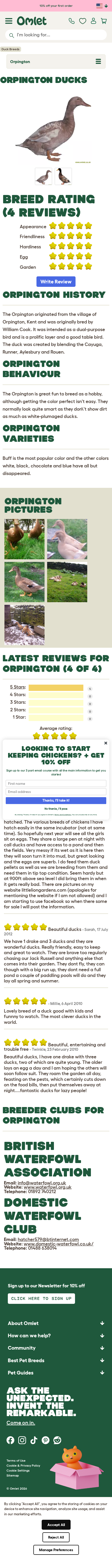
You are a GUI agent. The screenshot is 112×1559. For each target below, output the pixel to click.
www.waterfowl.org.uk (48, 1187)
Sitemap (13, 1475)
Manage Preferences (56, 1550)
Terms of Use (16, 1460)
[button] (56, 1372)
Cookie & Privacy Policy (23, 1465)
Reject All (56, 1537)
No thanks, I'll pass (56, 808)
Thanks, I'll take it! (55, 800)
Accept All (56, 1525)
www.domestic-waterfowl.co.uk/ (59, 1244)
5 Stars (17, 687)
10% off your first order (56, 5)
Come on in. (21, 1423)
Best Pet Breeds (26, 1360)
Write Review (56, 281)
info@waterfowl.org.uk (42, 1183)
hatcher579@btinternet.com (48, 1239)
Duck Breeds (11, 49)
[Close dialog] (105, 743)
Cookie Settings (18, 1470)
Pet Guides (20, 1373)
